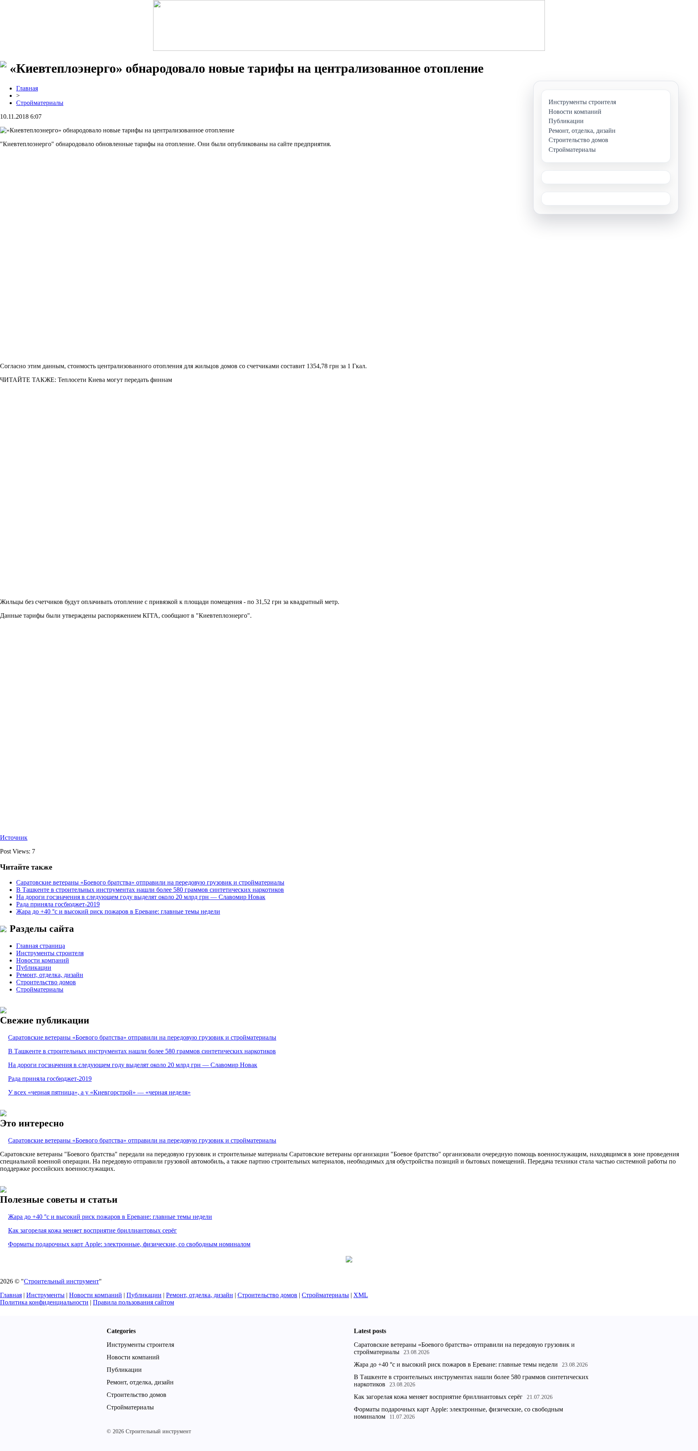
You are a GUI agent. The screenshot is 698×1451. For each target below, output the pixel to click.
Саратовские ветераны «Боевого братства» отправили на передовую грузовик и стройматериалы (150, 882)
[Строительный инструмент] (349, 26)
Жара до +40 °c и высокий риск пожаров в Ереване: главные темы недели (118, 911)
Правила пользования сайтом (133, 1302)
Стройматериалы (39, 102)
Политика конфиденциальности (44, 1302)
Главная (27, 88)
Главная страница (40, 945)
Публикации (33, 967)
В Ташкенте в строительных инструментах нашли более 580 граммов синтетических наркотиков (150, 889)
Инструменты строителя (50, 953)
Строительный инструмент (61, 1281)
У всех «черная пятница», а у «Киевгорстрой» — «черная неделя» (99, 1092)
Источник (13, 837)
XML (360, 1295)
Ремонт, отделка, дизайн (49, 974)
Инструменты (45, 1295)
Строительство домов (46, 982)
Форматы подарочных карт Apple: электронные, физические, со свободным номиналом (129, 1244)
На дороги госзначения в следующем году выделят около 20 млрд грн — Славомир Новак (140, 896)
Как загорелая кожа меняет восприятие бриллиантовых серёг (92, 1230)
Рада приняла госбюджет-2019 (58, 904)
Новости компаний (42, 960)
